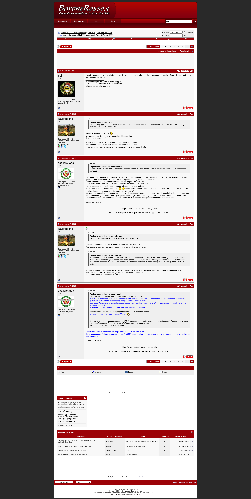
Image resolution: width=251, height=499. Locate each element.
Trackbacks (62, 418)
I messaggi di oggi (163, 39)
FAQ (89, 39)
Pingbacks (61, 420)
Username (166, 32)
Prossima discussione (134, 393)
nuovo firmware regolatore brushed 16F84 (72, 454)
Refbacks (61, 421)
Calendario (135, 39)
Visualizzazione (185, 51)
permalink (185, 71)
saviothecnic (65, 118)
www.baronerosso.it (118, 494)
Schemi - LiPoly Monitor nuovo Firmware (72, 450)
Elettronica (91, 33)
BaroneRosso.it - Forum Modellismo (73, 33)
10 (178, 46)
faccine (62, 413)
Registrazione (70, 39)
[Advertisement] (157, 10)
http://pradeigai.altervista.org (98, 86)
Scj (60, 75)
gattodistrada (66, 162)
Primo (164, 46)
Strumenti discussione (167, 51)
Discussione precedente (117, 393)
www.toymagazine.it (133, 494)
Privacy (189, 482)
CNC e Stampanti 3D (104, 33)
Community (108, 39)
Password (165, 35)
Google (164, 372)
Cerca (187, 39)
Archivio (182, 482)
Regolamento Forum (65, 425)
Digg (62, 372)
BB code (61, 411)
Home (175, 482)
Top (194, 482)
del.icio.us (97, 372)
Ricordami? (190, 33)
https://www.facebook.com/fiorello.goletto (139, 208)
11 (183, 46)
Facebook (131, 372)
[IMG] (66, 415)
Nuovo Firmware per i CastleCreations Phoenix (74, 446)
